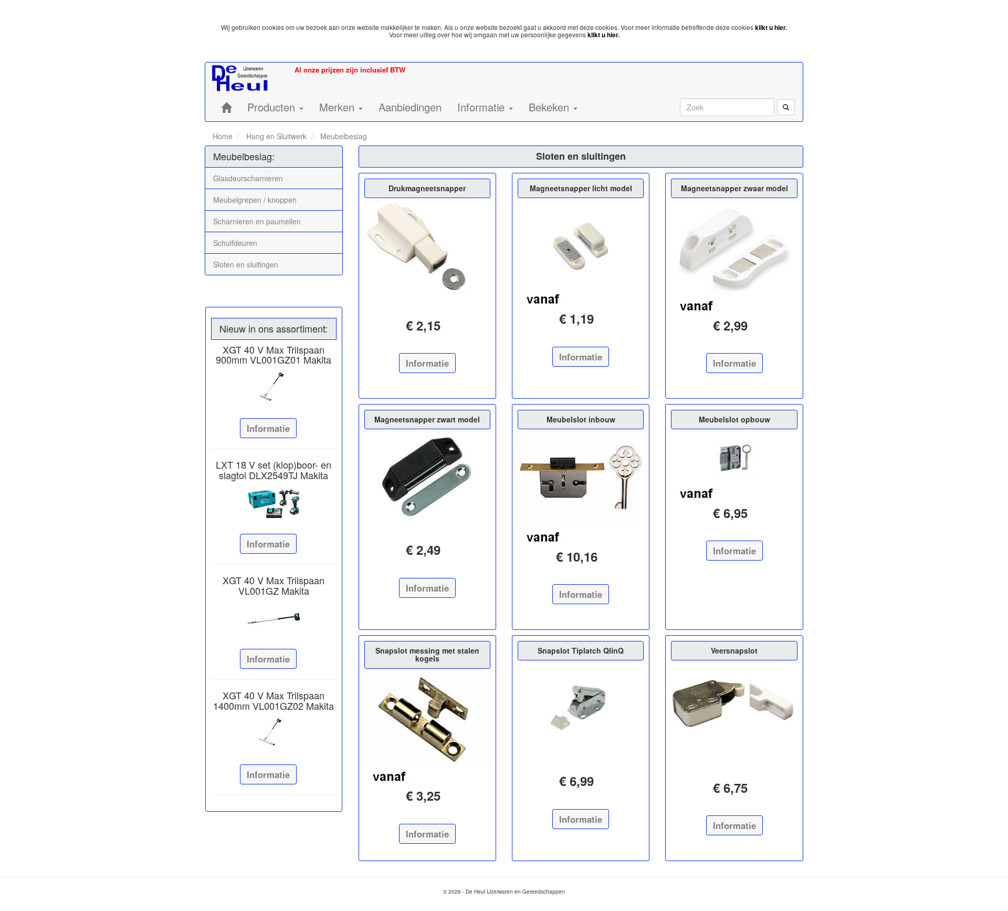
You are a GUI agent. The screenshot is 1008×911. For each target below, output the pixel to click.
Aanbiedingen (410, 107)
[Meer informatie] (274, 387)
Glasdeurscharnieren (248, 178)
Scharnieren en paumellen (257, 221)
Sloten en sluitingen (245, 264)
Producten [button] (272, 107)
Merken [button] (338, 107)
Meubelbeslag (342, 136)
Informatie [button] (482, 107)
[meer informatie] (427, 248)
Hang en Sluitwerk (275, 136)
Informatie (268, 428)
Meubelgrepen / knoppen (255, 199)
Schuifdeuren (235, 242)
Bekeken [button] (550, 107)
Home (223, 136)
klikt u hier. (771, 27)
